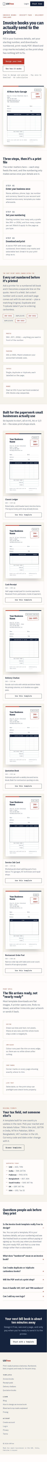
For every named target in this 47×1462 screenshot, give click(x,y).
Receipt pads (8, 1383)
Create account (9, 1422)
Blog (5, 1400)
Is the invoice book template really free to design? (23, 1226)
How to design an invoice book (15, 1404)
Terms (5, 1434)
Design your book (14, 61)
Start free (37, 4)
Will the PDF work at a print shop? (18, 1279)
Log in (26, 4)
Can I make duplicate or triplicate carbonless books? (18, 1269)
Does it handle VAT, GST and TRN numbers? (23, 1288)
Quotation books (9, 1390)
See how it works (14, 69)
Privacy (6, 1430)
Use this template (23, 515)
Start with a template (23, 1342)
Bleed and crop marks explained (15, 1408)
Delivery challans (9, 1386)
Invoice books (8, 1379)
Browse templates (14, 1148)
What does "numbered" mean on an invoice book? (23, 1257)
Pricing (5, 1412)
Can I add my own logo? (14, 1296)
